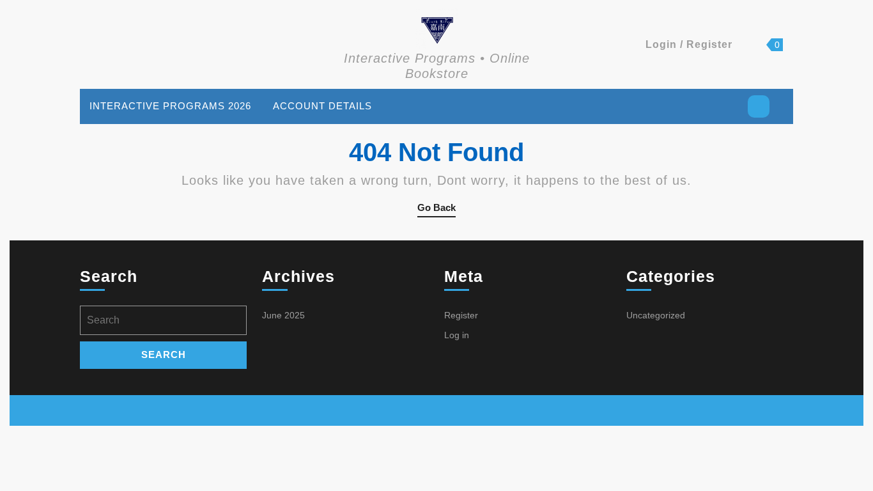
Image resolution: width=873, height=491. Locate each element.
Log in (456, 335)
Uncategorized (655, 315)
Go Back (436, 209)
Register (461, 315)
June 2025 (283, 315)
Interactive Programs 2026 (170, 105)
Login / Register (688, 44)
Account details (322, 105)
